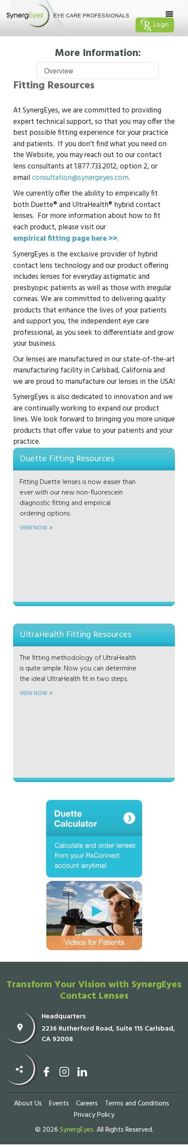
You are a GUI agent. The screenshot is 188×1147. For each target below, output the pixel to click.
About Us (28, 1103)
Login (160, 25)
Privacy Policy (94, 1115)
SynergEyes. (77, 1130)
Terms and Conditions (137, 1103)
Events (59, 1103)
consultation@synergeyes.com (80, 178)
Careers (87, 1103)
